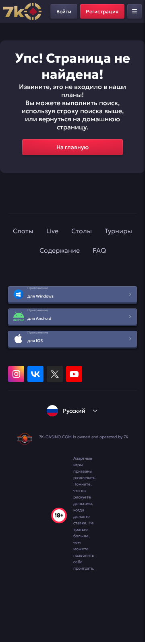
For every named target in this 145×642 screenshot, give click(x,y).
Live (52, 231)
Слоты (23, 231)
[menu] (134, 11)
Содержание (59, 250)
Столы (81, 231)
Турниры (118, 231)
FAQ (99, 250)
